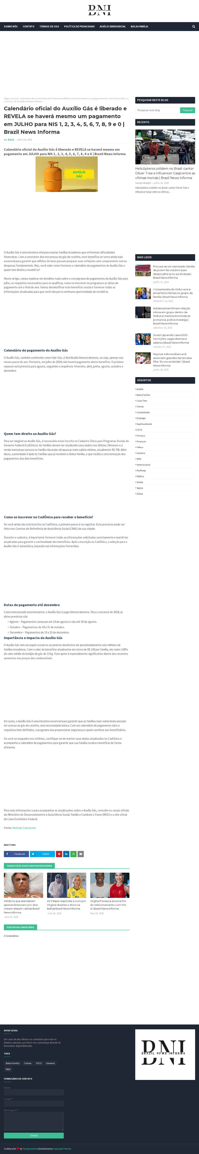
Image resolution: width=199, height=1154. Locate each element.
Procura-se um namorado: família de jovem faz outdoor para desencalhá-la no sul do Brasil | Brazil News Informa (174, 272)
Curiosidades (143, 412)
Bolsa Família (143, 394)
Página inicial (10, 98)
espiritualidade (144, 423)
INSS (139, 458)
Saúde (140, 482)
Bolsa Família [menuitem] (139, 26)
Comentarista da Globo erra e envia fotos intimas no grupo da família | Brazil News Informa (173, 293)
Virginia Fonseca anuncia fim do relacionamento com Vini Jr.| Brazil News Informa (108, 904)
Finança (141, 435)
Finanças (141, 441)
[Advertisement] (99, 64)
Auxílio (140, 389)
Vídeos (140, 493)
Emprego (141, 418)
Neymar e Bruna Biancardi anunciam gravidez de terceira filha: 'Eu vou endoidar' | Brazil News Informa (172, 359)
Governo (141, 453)
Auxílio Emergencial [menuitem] (113, 26)
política (140, 476)
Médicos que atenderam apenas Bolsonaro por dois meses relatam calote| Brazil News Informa (21, 906)
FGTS (139, 429)
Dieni (11, 139)
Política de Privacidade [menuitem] (79, 26)
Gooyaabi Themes (62, 1148)
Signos (140, 487)
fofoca (140, 447)
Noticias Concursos (24, 828)
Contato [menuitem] (28, 26)
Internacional (143, 464)
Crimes (140, 406)
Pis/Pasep (141, 470)
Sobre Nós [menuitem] (11, 26)
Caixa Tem (142, 400)
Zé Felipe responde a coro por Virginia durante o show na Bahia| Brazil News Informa (66, 904)
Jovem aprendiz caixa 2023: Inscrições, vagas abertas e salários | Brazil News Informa (171, 338)
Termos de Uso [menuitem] (49, 26)
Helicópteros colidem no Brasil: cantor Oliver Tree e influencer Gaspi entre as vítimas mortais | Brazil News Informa (165, 173)
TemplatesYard (30, 1148)
